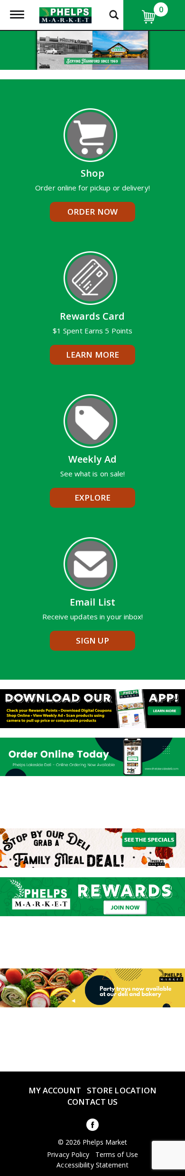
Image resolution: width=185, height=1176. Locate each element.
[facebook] (92, 1126)
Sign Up (93, 640)
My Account (54, 1090)
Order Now (92, 211)
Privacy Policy (68, 1154)
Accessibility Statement (92, 1165)
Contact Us (92, 1101)
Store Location (122, 1090)
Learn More (92, 354)
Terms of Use (116, 1154)
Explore (92, 497)
